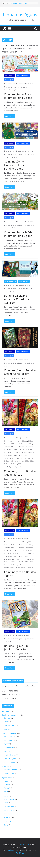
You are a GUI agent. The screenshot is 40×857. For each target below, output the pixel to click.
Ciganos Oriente (9, 90)
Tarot (6, 792)
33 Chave (7, 464)
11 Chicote (20, 447)
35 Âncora (21, 464)
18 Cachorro (16, 452)
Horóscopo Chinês (10, 770)
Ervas (6, 803)
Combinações (9, 80)
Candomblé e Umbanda (10, 715)
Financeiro (7, 157)
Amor (14, 87)
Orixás (6, 729)
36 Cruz (28, 464)
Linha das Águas (20, 14)
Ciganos (7, 744)
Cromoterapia (9, 799)
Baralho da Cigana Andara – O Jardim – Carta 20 (16, 299)
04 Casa (30, 441)
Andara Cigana (17, 288)
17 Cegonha (7, 452)
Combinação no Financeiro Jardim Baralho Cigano (15, 165)
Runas (6, 788)
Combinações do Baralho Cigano (20, 573)
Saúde (14, 228)
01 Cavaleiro (10, 441)
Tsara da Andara (24, 281)
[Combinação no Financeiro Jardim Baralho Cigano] (20, 131)
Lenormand (18, 90)
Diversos (7, 784)
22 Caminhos (17, 455)
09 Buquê (7, 447)
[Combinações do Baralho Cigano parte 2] (20, 412)
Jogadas (7, 751)
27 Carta (30, 458)
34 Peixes (14, 464)
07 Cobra (22, 444)
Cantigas (7, 718)
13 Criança (7, 450)
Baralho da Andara (10, 281)
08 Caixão (29, 444)
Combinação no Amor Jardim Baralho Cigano (18, 96)
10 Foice (13, 447)
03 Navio (24, 441)
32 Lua (32, 461)
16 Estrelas (29, 450)
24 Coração (7, 458)
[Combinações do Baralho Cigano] (20, 513)
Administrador (10, 84)
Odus (6, 722)
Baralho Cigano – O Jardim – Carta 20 (16, 647)
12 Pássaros (29, 447)
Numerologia (9, 773)
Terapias (5, 796)
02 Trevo (17, 441)
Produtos (7, 821)
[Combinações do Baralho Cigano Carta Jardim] (20, 337)
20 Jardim (9, 87)
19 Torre (24, 452)
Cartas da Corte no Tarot (19, 3)
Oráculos (5, 781)
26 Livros (23, 458)
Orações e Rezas (10, 725)
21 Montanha (8, 455)
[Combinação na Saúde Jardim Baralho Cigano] (20, 201)
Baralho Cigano (9, 76)
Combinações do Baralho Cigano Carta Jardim (20, 372)
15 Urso (22, 450)
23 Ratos (25, 455)
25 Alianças (15, 458)
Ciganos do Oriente (23, 76)
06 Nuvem (14, 444)
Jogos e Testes (7, 778)
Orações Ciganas (10, 758)
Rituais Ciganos (9, 762)
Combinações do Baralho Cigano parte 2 (20, 472)
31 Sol (27, 461)
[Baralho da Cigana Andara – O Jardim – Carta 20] (20, 269)
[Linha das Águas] (4, 28)
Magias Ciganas (10, 755)
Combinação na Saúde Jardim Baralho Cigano (18, 234)
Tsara (14, 291)
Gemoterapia (9, 806)
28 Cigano (7, 461)
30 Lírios (21, 461)
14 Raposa (15, 450)
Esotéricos (5, 767)
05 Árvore (7, 444)
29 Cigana (14, 461)
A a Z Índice (6, 711)
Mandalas (7, 817)
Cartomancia (8, 740)
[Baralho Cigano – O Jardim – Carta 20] (20, 614)
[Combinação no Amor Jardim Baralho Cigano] (20, 63)
